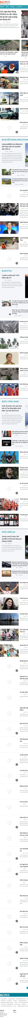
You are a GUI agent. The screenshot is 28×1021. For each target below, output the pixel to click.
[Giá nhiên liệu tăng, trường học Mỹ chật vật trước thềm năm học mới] (6, 172)
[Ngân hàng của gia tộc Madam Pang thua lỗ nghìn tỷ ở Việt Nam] (9, 227)
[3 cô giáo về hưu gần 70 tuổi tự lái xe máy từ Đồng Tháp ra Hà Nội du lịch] (6, 303)
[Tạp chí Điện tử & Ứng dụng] (13, 575)
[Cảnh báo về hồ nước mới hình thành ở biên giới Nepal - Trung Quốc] (9, 327)
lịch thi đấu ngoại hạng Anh (6, 1006)
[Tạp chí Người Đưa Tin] (21, 712)
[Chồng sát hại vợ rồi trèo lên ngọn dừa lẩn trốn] (9, 342)
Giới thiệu (2, 1012)
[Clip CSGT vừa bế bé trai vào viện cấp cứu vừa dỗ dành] (9, 83)
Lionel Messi (9, 1000)
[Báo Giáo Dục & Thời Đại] (21, 124)
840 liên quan (21, 184)
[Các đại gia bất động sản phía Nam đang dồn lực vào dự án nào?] (6, 181)
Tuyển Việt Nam (4, 998)
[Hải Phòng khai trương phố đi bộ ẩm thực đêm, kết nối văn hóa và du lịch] (9, 744)
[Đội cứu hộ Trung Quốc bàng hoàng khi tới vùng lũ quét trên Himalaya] (9, 729)
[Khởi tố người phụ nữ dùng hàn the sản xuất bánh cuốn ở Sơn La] (9, 358)
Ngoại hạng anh (11, 998)
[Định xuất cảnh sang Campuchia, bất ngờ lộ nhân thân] (9, 457)
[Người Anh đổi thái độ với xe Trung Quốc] (9, 114)
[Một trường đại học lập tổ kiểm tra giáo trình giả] (9, 885)
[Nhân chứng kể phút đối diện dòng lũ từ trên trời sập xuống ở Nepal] (9, 259)
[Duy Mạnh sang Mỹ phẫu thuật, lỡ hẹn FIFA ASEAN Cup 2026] (9, 588)
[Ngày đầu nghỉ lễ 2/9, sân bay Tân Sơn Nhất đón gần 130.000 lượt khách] (9, 713)
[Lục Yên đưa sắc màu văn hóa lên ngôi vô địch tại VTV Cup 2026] (9, 776)
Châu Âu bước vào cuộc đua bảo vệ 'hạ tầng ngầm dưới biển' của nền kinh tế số (12, 408)
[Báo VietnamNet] (1, 22)
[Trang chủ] (5, 2)
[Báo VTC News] (2, 56)
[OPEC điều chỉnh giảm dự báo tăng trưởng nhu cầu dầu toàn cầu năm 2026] (9, 98)
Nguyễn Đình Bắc (10, 1004)
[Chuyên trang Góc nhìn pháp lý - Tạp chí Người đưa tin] (21, 853)
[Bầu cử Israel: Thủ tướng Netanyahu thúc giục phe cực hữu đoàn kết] (9, 932)
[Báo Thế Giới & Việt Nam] (22, 57)
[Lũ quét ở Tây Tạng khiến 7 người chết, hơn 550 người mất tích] (10, 45)
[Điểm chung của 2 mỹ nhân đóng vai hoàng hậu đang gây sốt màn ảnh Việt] (9, 948)
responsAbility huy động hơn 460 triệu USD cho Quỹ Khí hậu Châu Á (12, 146)
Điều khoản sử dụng (3, 1013)
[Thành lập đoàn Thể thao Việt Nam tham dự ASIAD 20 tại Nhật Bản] (9, 504)
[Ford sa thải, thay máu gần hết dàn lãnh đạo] (9, 807)
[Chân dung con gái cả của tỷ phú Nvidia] (9, 603)
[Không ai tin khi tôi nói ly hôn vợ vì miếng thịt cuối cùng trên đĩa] (9, 791)
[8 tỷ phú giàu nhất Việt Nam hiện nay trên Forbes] (9, 520)
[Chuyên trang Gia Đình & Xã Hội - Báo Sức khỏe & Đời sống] (13, 567)
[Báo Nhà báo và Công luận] (22, 97)
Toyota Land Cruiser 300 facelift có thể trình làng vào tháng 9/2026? (12, 539)
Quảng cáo (2, 1016)
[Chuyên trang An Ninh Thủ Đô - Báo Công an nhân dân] (21, 960)
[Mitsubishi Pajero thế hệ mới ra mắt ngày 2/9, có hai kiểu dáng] (6, 573)
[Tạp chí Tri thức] (21, 111)
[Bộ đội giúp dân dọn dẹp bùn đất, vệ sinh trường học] (9, 666)
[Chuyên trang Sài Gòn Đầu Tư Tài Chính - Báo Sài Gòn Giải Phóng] (22, 898)
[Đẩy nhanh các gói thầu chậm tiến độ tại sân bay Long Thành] (9, 901)
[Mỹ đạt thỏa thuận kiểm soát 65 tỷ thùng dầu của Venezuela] (9, 619)
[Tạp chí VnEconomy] (3, 151)
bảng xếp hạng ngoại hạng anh (7, 1002)
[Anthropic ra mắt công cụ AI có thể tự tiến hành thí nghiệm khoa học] (6, 443)
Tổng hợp (14, 1012)
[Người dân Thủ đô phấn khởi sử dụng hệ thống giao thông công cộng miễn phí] (9, 979)
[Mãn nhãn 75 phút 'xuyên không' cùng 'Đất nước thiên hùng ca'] (9, 823)
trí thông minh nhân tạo (21, 998)
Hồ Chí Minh (3, 1000)
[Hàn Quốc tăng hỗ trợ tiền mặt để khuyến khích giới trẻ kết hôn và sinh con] (9, 635)
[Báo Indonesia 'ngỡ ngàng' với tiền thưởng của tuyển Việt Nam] (9, 128)
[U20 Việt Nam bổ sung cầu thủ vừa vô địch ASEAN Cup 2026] (9, 389)
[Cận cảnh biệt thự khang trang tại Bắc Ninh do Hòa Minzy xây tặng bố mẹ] (9, 854)
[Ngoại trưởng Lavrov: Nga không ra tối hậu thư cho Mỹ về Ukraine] (9, 963)
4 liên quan (21, 567)
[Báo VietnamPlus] (14, 175)
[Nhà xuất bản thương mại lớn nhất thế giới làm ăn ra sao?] (6, 434)
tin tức (14, 1006)
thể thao (15, 1000)
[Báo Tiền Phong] (21, 66)
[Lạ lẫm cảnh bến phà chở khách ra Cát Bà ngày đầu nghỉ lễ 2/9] (9, 760)
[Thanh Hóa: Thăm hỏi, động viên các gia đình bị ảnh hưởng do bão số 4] (9, 650)
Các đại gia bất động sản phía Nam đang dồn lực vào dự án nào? (20, 180)
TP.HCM (15, 1002)
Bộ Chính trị (24, 1004)
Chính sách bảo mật (3, 1015)
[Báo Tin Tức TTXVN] (13, 446)
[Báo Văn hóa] (21, 372)
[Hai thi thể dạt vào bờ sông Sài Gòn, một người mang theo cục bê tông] (9, 243)
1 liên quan (11, 151)
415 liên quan (20, 446)
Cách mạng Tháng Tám (22, 1000)
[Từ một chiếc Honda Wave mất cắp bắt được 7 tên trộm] (9, 697)
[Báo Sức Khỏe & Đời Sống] (21, 694)
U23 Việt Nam (17, 1004)
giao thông (3, 1004)
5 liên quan (8, 22)
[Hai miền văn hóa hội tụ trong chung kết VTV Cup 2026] (9, 916)
